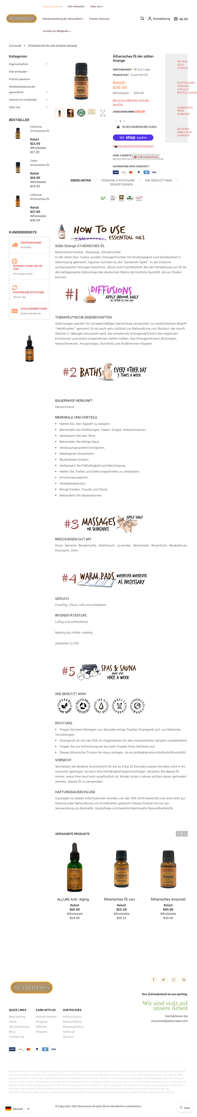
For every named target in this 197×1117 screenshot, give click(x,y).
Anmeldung (161, 18)
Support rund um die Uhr (27, 267)
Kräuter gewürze (19, 79)
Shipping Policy (73, 1026)
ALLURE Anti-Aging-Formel (79, 898)
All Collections (19, 1026)
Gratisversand (31, 242)
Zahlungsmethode (34, 308)
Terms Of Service (69, 1033)
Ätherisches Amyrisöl (168, 898)
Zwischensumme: (124, 111)
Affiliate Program (41, 1028)
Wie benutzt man (158, 180)
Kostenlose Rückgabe (28, 292)
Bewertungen (121, 184)
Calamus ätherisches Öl (39, 128)
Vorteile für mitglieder (23, 99)
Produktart (121, 74)
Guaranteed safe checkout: (131, 166)
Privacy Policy (72, 1016)
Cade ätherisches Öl (39, 162)
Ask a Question (147, 157)
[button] (17, 1108)
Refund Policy (72, 1021)
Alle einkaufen (18, 71)
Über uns (14, 107)
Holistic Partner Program (46, 1018)
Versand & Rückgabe (118, 180)
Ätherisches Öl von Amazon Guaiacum (135, 898)
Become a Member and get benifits (131, 102)
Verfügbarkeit (122, 69)
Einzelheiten (81, 180)
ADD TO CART (136, 1106)
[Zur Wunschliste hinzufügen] (116, 147)
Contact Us (16, 1036)
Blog (12, 1031)
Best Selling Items (17, 1018)
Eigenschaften (18, 64)
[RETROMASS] (31, 987)
